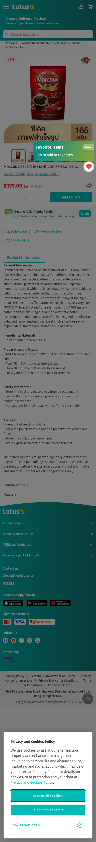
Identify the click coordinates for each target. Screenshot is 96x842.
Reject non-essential (48, 810)
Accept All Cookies (48, 796)
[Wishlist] (88, 166)
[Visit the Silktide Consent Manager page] (80, 825)
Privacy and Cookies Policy (32, 782)
